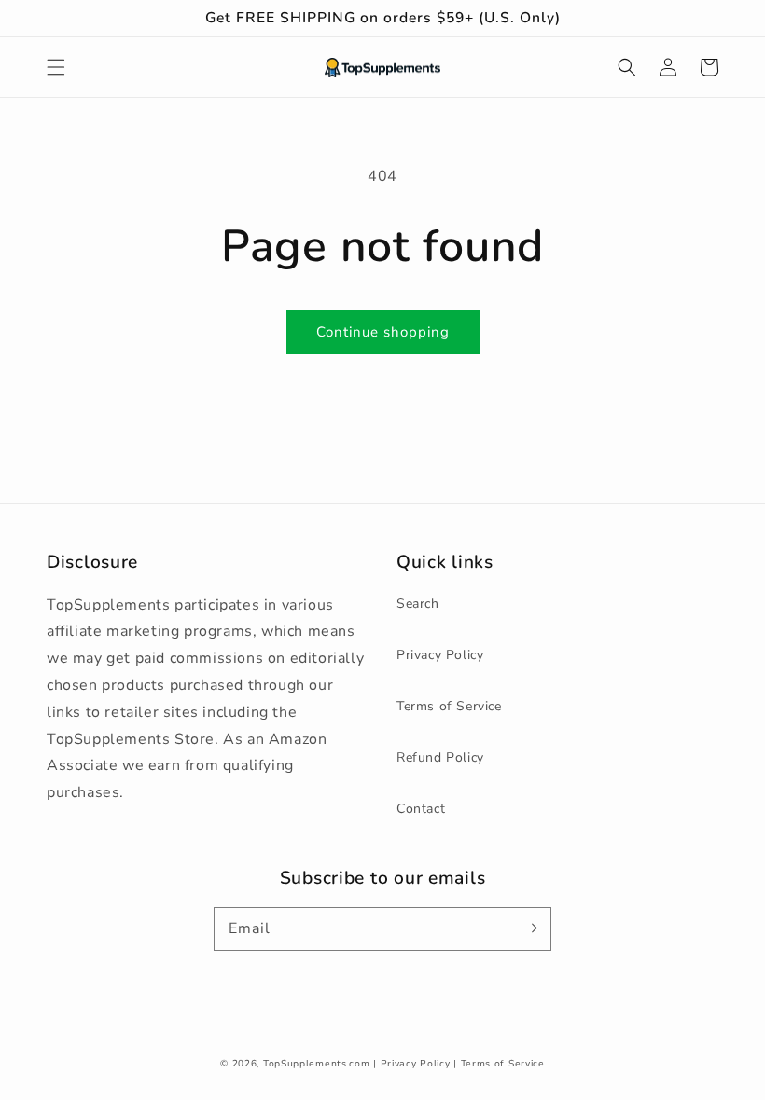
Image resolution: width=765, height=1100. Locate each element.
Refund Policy (440, 757)
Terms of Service (449, 706)
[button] (55, 67)
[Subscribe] (529, 928)
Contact (420, 809)
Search (417, 603)
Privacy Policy (439, 655)
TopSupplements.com (316, 1063)
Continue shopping (383, 332)
